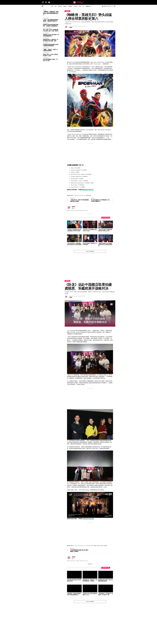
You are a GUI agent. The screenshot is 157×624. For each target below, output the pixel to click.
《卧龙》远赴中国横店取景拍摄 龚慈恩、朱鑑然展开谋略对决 (50, 20)
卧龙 (92, 526)
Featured (88, 526)
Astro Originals (81, 526)
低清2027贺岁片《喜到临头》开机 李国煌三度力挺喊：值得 (50, 40)
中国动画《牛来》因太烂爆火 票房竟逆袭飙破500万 (51, 35)
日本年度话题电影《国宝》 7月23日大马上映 (50, 60)
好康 (80, 6)
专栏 (83, 6)
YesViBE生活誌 (88, 6)
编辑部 (71, 27)
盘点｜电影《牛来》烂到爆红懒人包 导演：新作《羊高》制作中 (50, 30)
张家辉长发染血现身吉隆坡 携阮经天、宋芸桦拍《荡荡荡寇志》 (50, 25)
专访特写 (75, 6)
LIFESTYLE (70, 6)
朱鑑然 (95, 526)
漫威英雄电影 (88, 195)
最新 (55, 6)
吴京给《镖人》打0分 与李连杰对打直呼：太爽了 (50, 55)
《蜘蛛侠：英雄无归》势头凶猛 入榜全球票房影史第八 (51, 13)
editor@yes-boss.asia (87, 189)
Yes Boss (90, 545)
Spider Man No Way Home (80, 195)
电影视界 (65, 6)
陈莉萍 (102, 526)
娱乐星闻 (60, 6)
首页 (52, 6)
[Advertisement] (90, 152)
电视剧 (99, 526)
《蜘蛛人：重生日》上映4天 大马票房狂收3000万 (50, 50)
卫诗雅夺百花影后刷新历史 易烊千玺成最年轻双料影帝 (50, 45)
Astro (76, 526)
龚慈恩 (106, 526)
